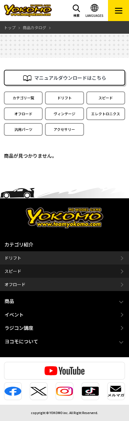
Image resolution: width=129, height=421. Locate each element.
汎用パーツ (23, 129)
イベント (14, 314)
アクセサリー (64, 129)
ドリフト (64, 97)
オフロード (23, 113)
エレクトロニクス (105, 113)
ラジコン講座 (18, 327)
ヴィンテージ (64, 113)
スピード (105, 97)
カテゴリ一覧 (23, 97)
